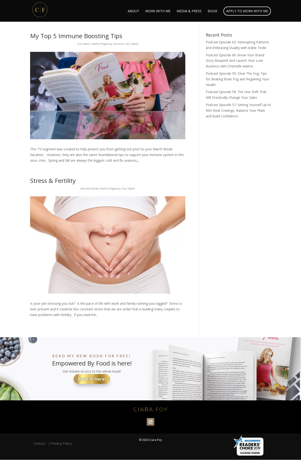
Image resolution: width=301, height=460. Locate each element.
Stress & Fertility (53, 180)
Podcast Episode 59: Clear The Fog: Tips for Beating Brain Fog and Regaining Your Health (237, 79)
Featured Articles (89, 188)
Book (212, 11)
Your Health (132, 43)
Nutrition (118, 43)
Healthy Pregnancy (101, 43)
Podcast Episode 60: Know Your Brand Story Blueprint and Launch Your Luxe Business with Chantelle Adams (235, 61)
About (133, 11)
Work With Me (157, 11)
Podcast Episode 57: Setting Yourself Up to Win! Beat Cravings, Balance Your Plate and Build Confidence (238, 110)
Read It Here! (92, 379)
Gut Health (83, 43)
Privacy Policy (61, 443)
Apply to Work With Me (247, 11)
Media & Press (189, 11)
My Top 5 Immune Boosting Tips (76, 36)
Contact (40, 443)
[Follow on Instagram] (150, 422)
